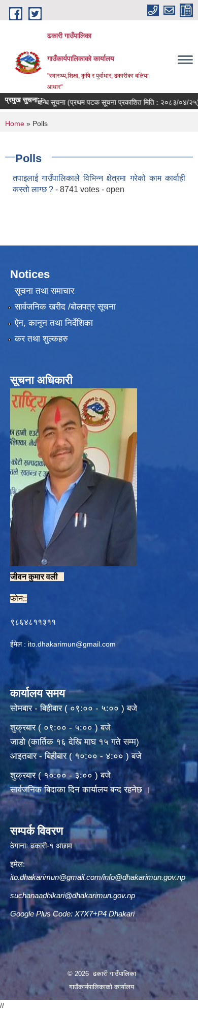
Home (14, 123)
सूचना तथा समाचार (44, 291)
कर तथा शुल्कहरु (41, 339)
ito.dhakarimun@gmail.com (72, 644)
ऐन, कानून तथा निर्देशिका (54, 323)
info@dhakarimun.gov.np (144, 877)
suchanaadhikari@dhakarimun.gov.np (72, 895)
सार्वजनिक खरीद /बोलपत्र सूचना (65, 307)
